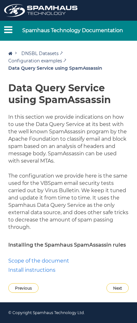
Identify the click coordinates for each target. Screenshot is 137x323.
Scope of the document (38, 261)
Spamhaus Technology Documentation (72, 30)
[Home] (12, 53)
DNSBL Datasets (40, 53)
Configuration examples (35, 61)
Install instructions (31, 270)
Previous (23, 288)
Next (117, 288)
